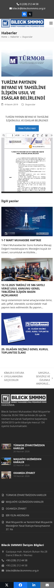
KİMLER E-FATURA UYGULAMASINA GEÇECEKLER (12, 376)
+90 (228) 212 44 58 (16, 560)
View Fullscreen (27, 128)
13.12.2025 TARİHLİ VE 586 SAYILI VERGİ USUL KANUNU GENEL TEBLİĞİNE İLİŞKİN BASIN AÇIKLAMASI (23, 290)
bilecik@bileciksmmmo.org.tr (22, 570)
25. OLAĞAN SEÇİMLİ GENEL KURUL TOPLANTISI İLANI (24, 350)
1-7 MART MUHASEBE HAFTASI (21, 240)
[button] (51, 23)
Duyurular (30, 104)
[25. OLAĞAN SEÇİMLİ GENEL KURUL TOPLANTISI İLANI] (27, 329)
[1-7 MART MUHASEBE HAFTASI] (27, 221)
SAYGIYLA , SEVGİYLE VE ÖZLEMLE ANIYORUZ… (39, 378)
